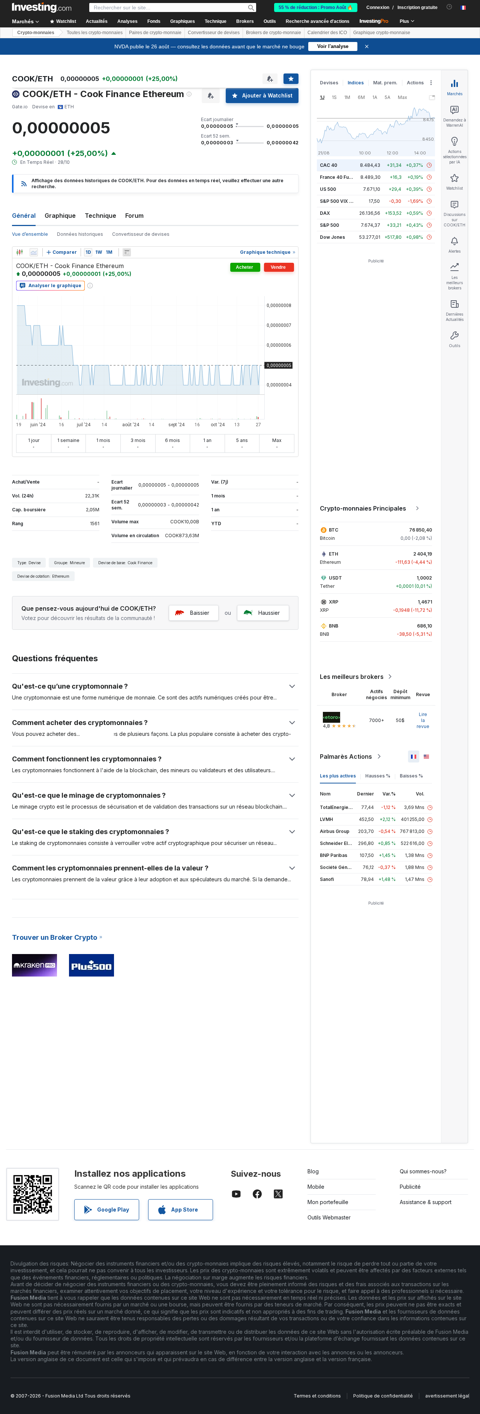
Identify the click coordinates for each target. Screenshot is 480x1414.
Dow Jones (332, 237)
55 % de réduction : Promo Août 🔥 (316, 7)
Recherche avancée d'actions (318, 21)
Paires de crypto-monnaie (155, 32)
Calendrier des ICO (327, 32)
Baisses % (411, 776)
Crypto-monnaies (35, 32)
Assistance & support (426, 1202)
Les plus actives (338, 776)
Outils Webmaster (329, 1217)
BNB (333, 626)
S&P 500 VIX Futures (343, 201)
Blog (313, 1171)
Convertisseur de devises (214, 32)
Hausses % (377, 776)
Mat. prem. (385, 82)
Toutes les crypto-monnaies (95, 32)
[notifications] (449, 6)
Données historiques (80, 234)
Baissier (199, 613)
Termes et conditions (317, 1396)
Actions (415, 82)
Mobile (316, 1186)
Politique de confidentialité (383, 1396)
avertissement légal (447, 1396)
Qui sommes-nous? (423, 1171)
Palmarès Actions (346, 756)
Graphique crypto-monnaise (381, 32)
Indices (356, 82)
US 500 (328, 189)
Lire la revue (423, 720)
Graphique (60, 215)
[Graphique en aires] (34, 252)
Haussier (269, 613)
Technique (100, 215)
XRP (333, 602)
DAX (325, 213)
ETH (333, 554)
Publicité (410, 1186)
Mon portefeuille (328, 1202)
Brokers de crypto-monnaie (273, 32)
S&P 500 (329, 225)
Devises (329, 82)
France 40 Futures (340, 177)
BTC (333, 530)
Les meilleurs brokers (352, 676)
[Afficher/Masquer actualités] (127, 252)
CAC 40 (328, 165)
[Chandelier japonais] (19, 252)
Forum (134, 215)
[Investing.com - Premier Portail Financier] (41, 7)
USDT (335, 578)
